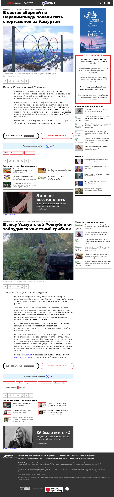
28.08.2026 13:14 (8, 221)
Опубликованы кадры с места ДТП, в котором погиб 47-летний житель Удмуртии (93, 70)
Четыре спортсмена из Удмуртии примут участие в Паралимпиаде (59, 170)
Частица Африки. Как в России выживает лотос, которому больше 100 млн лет (97, 133)
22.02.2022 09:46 (8, 9)
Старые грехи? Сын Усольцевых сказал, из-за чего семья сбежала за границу (97, 241)
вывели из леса (21, 357)
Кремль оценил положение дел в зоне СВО (95, 167)
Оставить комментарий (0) (57, 136)
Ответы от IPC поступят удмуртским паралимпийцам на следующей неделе (59, 177)
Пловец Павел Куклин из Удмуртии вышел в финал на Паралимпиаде (23, 170)
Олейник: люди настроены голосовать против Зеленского (95, 189)
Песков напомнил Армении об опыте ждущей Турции (97, 174)
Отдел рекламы (64, 456)
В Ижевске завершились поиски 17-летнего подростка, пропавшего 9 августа (59, 412)
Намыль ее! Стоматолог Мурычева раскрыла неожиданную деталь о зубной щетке (97, 140)
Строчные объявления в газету (56, 458)
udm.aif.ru (30, 355)
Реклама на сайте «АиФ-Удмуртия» (30, 458)
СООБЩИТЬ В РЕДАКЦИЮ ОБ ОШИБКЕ (82, 458)
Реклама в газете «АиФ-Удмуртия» (84, 456)
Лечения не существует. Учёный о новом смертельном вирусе (96, 110)
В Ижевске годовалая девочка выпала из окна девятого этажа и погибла (93, 61)
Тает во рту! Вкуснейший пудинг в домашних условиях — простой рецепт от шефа (97, 256)
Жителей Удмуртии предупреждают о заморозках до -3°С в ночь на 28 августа (93, 79)
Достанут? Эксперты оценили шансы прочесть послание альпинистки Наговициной (98, 125)
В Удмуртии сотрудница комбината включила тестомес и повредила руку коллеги (93, 97)
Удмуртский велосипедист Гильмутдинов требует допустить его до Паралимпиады (24, 185)
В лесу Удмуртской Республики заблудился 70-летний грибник (93, 88)
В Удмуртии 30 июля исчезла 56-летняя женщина (24, 404)
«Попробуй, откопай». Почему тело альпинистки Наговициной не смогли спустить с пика (97, 234)
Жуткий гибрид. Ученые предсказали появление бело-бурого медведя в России (98, 263)
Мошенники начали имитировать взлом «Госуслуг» (96, 160)
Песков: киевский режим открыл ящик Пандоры (95, 182)
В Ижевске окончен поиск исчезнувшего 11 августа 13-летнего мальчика (57, 405)
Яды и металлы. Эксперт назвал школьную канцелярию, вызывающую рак (96, 147)
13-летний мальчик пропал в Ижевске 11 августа (22, 411)
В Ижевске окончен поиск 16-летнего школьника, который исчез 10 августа (23, 419)
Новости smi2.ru (10, 214)
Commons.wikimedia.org (11, 76)
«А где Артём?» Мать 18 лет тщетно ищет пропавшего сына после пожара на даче (97, 248)
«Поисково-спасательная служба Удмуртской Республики (23, 281)
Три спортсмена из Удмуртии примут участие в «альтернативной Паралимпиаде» (24, 177)
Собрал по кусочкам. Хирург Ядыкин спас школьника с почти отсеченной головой (98, 226)
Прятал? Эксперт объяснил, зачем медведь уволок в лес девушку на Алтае (97, 118)
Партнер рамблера (37, 488)
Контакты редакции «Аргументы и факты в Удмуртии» (37, 456)
